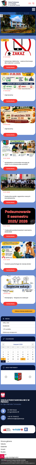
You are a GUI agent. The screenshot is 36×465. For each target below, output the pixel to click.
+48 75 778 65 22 (33, 3)
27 (23, 359)
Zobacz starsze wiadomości (23, 311)
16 (3, 356)
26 (18, 359)
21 (27, 356)
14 (27, 354)
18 (13, 356)
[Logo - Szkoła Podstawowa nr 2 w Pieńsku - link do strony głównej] (10, 3)
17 (8, 356)
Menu (7, 319)
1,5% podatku (7, 329)
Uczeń (3, 449)
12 (17, 354)
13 (22, 354)
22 (32, 356)
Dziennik (4, 447)
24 (8, 359)
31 (8, 361)
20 (23, 356)
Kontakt (3, 455)
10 (8, 354)
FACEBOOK (6, 326)
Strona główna (6, 441)
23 (3, 359)
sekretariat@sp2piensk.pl (30, 3)
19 (18, 356)
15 (32, 354)
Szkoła (3, 444)
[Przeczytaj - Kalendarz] (19, 339)
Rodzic (3, 452)
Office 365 (6, 323)
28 (27, 359)
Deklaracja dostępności (10, 332)
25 (13, 359)
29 (32, 359)
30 (3, 361)
